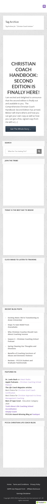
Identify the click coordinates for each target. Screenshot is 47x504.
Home (9, 484)
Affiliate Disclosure (33, 489)
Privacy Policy (35, 484)
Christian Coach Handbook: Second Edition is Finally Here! (23, 78)
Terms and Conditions (21, 484)
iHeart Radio (25, 379)
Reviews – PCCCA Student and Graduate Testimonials (20, 361)
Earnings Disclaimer (23, 493)
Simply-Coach (11, 412)
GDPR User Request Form (16, 489)
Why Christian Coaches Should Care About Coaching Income (22, 333)
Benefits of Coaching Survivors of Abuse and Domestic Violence (21, 354)
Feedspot (36, 414)
